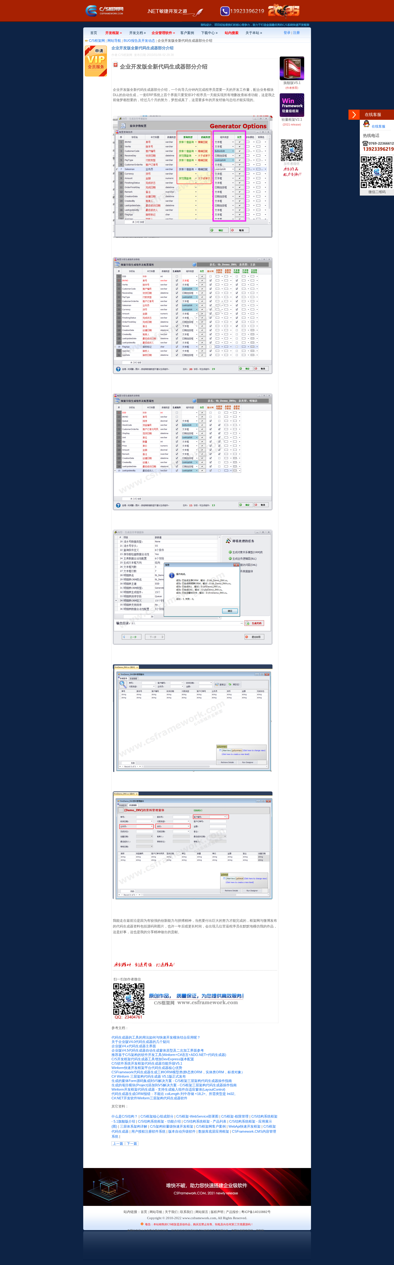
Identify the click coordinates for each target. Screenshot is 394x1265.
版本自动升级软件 (182, 1131)
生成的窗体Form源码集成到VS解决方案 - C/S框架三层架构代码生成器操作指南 (171, 1081)
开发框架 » (113, 33)
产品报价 (232, 1212)
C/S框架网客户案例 (211, 1126)
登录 (287, 32)
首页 (93, 33)
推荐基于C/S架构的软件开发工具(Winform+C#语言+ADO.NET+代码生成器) (168, 1055)
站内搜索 (231, 33)
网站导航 (114, 40)
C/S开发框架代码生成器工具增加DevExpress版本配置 (152, 1059)
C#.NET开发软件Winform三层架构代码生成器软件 (149, 1098)
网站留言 (201, 1212)
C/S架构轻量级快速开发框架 (171, 1126)
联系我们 (186, 1212)
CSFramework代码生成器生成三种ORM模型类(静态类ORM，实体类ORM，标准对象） (178, 1072)
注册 (296, 32)
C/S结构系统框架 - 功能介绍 (159, 1121)
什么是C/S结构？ (124, 1116)
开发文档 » (137, 33)
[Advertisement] (164, 1156)
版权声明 (217, 1212)
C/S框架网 (97, 40)
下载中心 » (209, 33)
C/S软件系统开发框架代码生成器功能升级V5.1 (146, 1063)
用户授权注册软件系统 (148, 1131)
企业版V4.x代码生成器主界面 (133, 1046)
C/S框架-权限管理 (235, 1116)
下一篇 (132, 1143)
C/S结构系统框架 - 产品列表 (205, 1121)
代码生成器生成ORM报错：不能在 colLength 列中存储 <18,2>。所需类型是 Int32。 (174, 1094)
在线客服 (377, 126)
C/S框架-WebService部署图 (197, 1116)
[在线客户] (354, 115)
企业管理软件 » (163, 33)
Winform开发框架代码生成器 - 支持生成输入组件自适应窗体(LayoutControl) (168, 1089)
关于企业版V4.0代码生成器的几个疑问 (140, 1042)
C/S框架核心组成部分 (157, 1116)
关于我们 (171, 1212)
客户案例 (187, 33)
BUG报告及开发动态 (139, 40)
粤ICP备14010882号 (256, 1212)
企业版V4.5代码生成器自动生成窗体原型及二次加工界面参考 (157, 1050)
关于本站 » (254, 33)
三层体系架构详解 (133, 1126)
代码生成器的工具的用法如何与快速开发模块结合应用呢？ (155, 1037)
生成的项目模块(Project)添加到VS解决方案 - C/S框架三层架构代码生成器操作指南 (174, 1085)
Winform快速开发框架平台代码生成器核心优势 (146, 1068)
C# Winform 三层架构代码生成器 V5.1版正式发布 (148, 1076)
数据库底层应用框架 (213, 1131)
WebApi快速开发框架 (244, 1126)
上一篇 (118, 1143)
